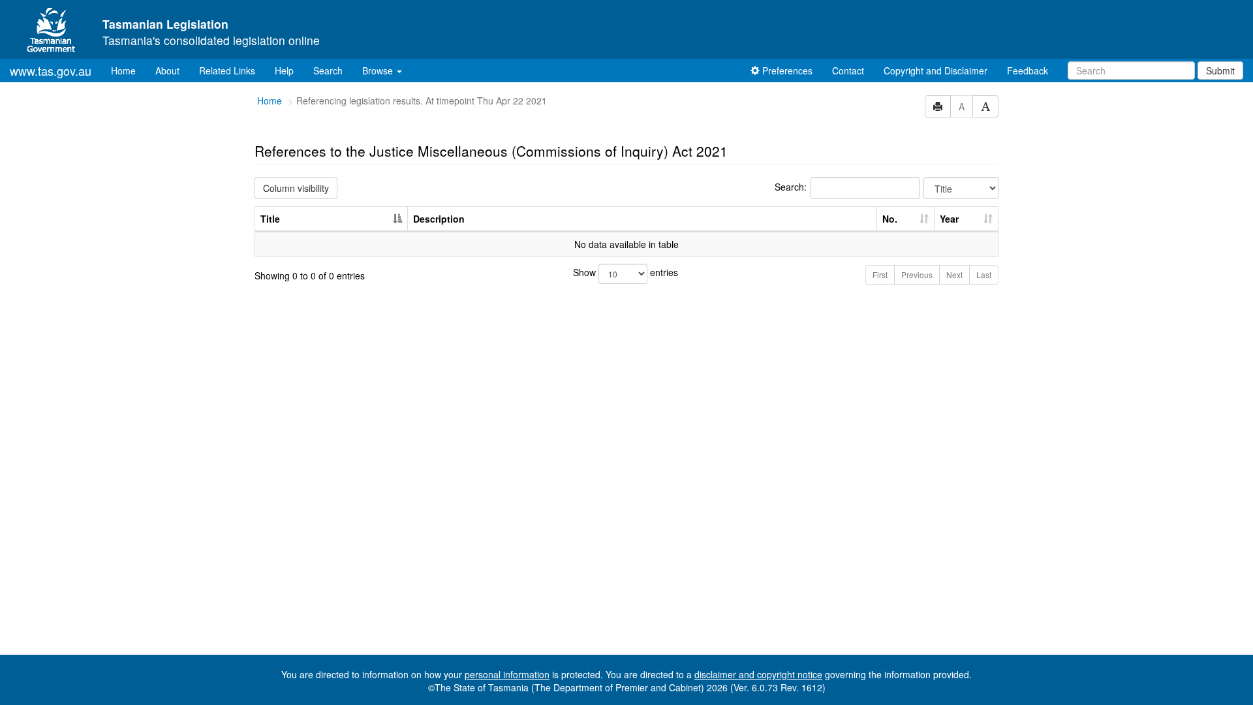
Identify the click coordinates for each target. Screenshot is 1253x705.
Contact (848, 70)
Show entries (625, 272)
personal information (507, 674)
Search (328, 70)
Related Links (227, 70)
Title (270, 218)
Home (128, 70)
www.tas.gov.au (50, 70)
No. (889, 218)
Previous (917, 274)
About (167, 70)
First (880, 274)
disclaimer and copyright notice (758, 674)
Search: (791, 186)
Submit (1220, 70)
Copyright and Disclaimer (935, 70)
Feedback (1027, 70)
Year (949, 218)
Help (284, 70)
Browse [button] (378, 70)
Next (954, 274)
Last (983, 274)
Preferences (786, 70)
